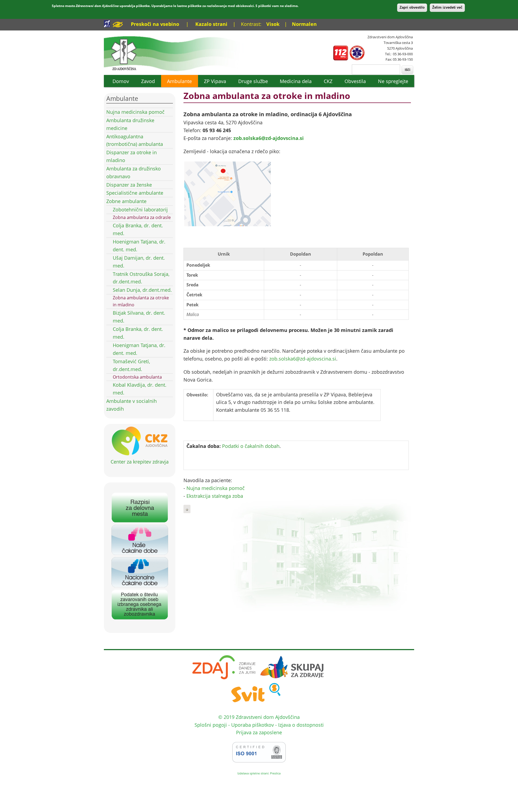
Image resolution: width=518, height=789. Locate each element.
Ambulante (179, 81)
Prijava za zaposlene (259, 732)
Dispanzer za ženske (129, 184)
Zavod (148, 81)
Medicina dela (296, 81)
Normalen (304, 24)
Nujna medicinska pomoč (135, 112)
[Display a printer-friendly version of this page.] (186, 509)
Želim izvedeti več (447, 7)
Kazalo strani (211, 24)
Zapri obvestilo (412, 7)
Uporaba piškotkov (252, 725)
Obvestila (355, 81)
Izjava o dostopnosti (301, 725)
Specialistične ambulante (134, 193)
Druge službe (253, 81)
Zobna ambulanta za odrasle (142, 217)
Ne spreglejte (393, 81)
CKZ (328, 81)
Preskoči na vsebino (155, 24)
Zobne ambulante (126, 201)
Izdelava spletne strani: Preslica (259, 773)
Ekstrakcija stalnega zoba (214, 496)
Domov (121, 81)
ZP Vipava (215, 81)
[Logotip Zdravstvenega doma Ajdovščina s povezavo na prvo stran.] (177, 70)
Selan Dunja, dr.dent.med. (142, 290)
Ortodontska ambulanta (137, 377)
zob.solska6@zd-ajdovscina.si (268, 138)
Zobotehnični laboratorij (140, 209)
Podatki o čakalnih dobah (251, 446)
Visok (273, 24)
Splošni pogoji (211, 725)
